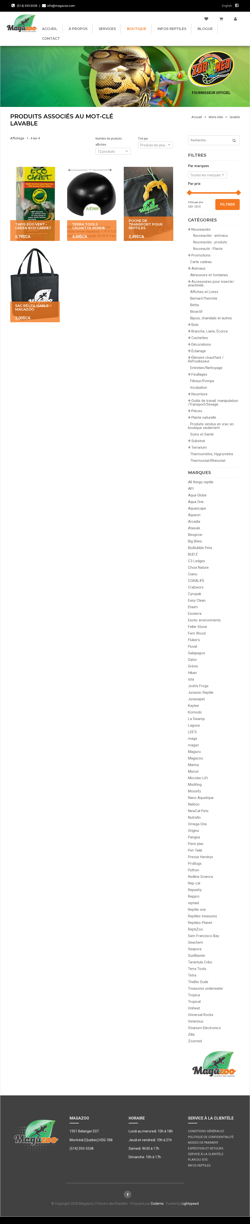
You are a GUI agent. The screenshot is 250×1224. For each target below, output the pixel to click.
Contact (51, 38)
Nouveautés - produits (210, 242)
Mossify (194, 791)
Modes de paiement (203, 1142)
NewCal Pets (198, 811)
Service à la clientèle (205, 1154)
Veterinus (195, 1021)
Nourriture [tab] (199, 394)
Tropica (194, 995)
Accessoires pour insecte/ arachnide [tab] (211, 283)
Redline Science (200, 876)
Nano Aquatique (201, 798)
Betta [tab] (194, 305)
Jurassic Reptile (200, 692)
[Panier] (221, 19)
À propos (78, 29)
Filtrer (227, 204)
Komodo (195, 712)
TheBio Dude (198, 982)
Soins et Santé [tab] (202, 434)
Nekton (193, 804)
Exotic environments (204, 620)
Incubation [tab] (198, 387)
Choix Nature (198, 567)
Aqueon (194, 515)
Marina (193, 765)
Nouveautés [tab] (201, 229)
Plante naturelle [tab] (203, 417)
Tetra (192, 975)
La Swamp (196, 719)
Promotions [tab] (200, 255)
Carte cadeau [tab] (201, 262)
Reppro (193, 896)
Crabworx (195, 587)
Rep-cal (194, 883)
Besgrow (195, 534)
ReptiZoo (195, 929)
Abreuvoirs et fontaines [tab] (209, 275)
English (227, 6)
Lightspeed (190, 1203)
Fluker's (194, 640)
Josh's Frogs (198, 686)
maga (192, 738)
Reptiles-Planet (200, 922)
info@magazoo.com (61, 6)
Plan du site (198, 1159)
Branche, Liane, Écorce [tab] (209, 331)
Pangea (194, 837)
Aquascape (197, 508)
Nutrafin (194, 817)
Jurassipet (196, 699)
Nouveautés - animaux (210, 235)
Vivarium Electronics (204, 1028)
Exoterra (194, 613)
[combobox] (207, 174)
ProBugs (195, 863)
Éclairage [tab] (198, 351)
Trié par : (143, 138)
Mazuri (193, 771)
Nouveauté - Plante (208, 249)
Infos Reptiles (171, 29)
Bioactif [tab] (196, 311)
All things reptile (200, 482)
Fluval (192, 646)
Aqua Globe (197, 495)
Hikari (192, 673)
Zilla (191, 1034)
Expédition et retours (205, 1148)
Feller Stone (197, 627)
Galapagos (196, 653)
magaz (193, 745)
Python (193, 870)
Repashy (195, 890)
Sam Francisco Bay (203, 936)
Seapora (194, 949)
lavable (235, 117)
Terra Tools (197, 969)
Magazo (194, 752)
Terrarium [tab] (199, 447)
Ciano (192, 574)
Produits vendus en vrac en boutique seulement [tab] (211, 426)
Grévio (193, 666)
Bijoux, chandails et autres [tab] (211, 318)
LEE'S (192, 732)
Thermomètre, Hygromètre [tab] (211, 454)
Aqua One (196, 502)
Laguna (194, 725)
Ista (191, 679)
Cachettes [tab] (199, 338)
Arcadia (194, 521)
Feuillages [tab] (199, 374)
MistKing (195, 784)
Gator (192, 659)
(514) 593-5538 (27, 6)
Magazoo (195, 758)
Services (107, 29)
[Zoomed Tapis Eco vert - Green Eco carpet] (35, 204)
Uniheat (194, 1008)
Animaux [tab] (198, 268)
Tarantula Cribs (200, 962)
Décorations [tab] (201, 344)
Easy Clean (197, 600)
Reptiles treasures (202, 916)
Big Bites (195, 541)
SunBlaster (196, 955)
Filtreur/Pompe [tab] (202, 381)
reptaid (193, 903)
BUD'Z (193, 554)
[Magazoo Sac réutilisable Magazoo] (35, 285)
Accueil (49, 29)
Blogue (205, 29)
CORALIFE (196, 581)
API (191, 488)
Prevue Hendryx (200, 857)
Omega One (197, 824)
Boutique (136, 29)
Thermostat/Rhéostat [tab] (207, 460)
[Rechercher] (232, 141)
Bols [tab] (194, 325)
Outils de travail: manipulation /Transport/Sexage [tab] (213, 403)
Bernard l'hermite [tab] (203, 298)
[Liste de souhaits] (206, 19)
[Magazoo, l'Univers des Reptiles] (22, 23)
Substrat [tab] (198, 441)
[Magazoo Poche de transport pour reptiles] (148, 204)
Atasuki (194, 528)
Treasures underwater (205, 988)
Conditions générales (206, 1131)
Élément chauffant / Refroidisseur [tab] (206, 359)
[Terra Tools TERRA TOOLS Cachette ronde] (92, 204)
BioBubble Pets (200, 548)
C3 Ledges (196, 561)
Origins (193, 830)
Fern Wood (197, 633)
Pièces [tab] (196, 411)
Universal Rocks (200, 1015)
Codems (157, 1203)
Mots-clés (216, 117)
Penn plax (195, 844)
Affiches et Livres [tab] (204, 292)
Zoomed (195, 1041)
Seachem (195, 942)
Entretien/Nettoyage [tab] (206, 368)
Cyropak (194, 594)
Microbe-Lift (198, 778)
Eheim (193, 607)
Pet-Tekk (195, 850)
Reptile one (197, 909)
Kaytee (193, 705)
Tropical (194, 1001)
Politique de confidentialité (211, 1137)
